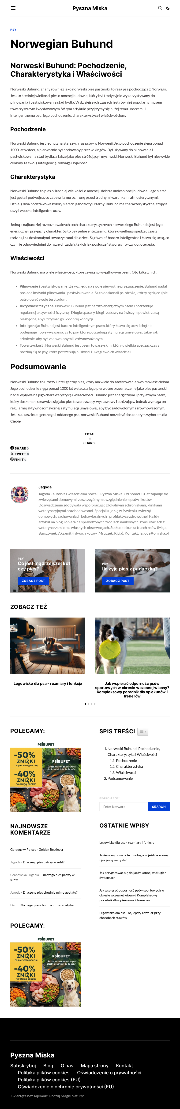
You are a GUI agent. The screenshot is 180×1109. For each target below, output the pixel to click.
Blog (48, 1065)
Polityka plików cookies (44, 1072)
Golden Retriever (51, 849)
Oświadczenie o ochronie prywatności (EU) (66, 1087)
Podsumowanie (120, 778)
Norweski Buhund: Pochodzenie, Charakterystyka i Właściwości (134, 751)
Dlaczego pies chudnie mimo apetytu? (50, 892)
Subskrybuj (23, 1065)
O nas (67, 1065)
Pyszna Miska (90, 8)
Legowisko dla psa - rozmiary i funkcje (48, 683)
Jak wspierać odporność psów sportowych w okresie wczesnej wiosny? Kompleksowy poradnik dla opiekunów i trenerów (132, 689)
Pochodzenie (126, 760)
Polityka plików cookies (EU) (49, 1080)
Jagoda (45, 487)
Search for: (109, 798)
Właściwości (126, 772)
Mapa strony (95, 1065)
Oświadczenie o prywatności (109, 1072)
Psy (13, 29)
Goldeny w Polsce (23, 849)
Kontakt (124, 1065)
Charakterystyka (129, 766)
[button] (168, 8)
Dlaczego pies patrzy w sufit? (43, 862)
